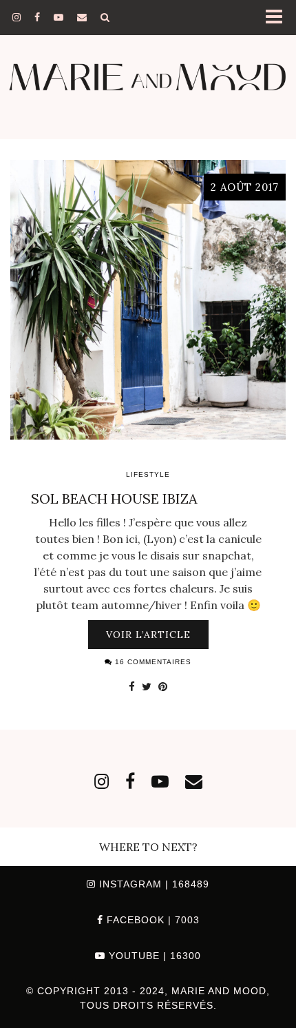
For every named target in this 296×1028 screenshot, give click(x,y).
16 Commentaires (151, 662)
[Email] (82, 17)
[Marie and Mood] (148, 69)
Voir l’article (148, 634)
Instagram (152, 884)
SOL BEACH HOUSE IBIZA (114, 498)
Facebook (151, 919)
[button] (278, 17)
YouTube (153, 955)
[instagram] (16, 17)
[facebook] (37, 17)
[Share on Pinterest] (163, 686)
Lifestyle (148, 474)
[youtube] (58, 17)
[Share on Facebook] (131, 686)
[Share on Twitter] (146, 686)
